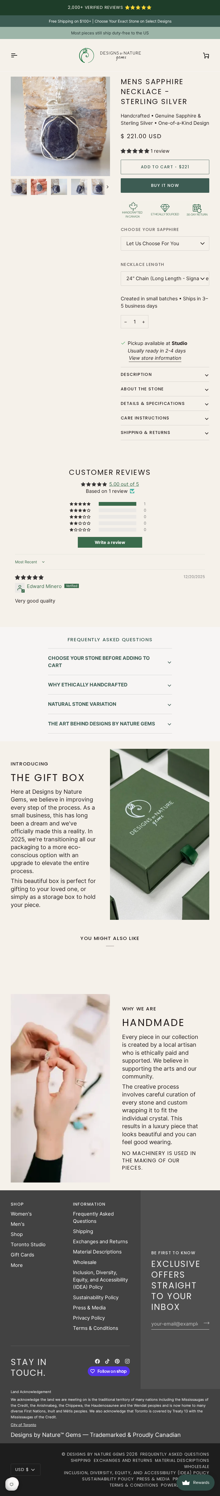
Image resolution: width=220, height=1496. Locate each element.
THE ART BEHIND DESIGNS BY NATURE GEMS (101, 723)
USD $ (22, 1469)
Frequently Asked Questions (174, 1454)
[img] (29, 577)
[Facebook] (97, 1361)
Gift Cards (22, 1255)
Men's (17, 1224)
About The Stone (142, 389)
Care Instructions (145, 418)
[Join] (204, 1323)
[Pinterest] (117, 1361)
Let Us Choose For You (152, 243)
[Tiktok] (107, 1361)
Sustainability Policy (96, 1297)
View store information (155, 358)
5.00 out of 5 (124, 484)
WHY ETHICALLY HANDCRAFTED (87, 685)
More (17, 1265)
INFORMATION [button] (89, 1204)
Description (136, 374)
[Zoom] (20, 166)
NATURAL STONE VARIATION (82, 704)
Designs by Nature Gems (96, 1454)
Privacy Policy (89, 1318)
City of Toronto (23, 1425)
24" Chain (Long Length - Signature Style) (167, 278)
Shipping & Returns (145, 432)
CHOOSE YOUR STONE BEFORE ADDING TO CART (99, 661)
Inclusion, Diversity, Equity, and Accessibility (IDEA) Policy (100, 1279)
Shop (17, 1234)
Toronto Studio (28, 1244)
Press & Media (89, 1307)
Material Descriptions (97, 1252)
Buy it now (165, 185)
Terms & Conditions (95, 1328)
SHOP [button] (17, 1204)
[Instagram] (127, 1361)
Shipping (83, 1231)
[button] (136, 151)
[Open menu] (19, 55)
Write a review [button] (110, 542)
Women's (21, 1214)
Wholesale (85, 1262)
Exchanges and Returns (100, 1241)
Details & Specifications (153, 403)
